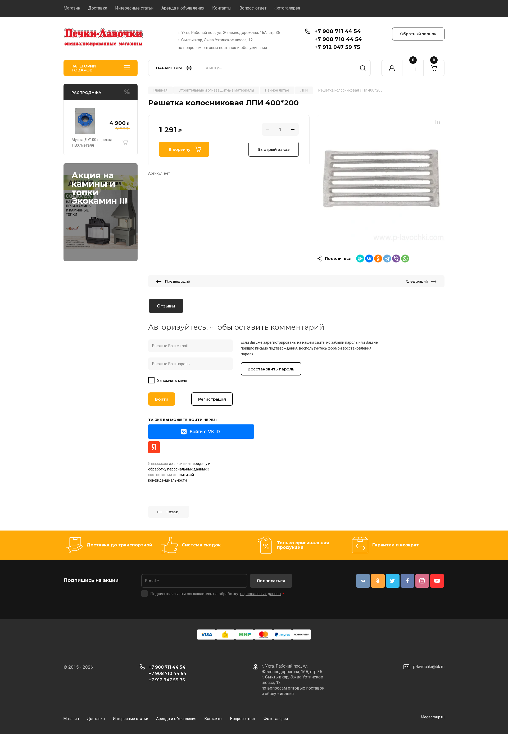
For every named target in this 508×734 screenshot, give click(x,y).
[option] (381, 178)
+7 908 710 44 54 (338, 39)
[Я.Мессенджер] (360, 258)
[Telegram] (387, 258)
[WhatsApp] (405, 258)
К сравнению (437, 122)
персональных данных (260, 593)
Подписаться (271, 580)
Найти (363, 68)
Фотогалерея (287, 8)
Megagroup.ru (432, 717)
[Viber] (396, 258)
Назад (172, 511)
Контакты (222, 8)
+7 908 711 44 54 (337, 31)
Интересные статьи (134, 8)
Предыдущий (177, 281)
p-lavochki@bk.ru (428, 666)
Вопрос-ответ (252, 8)
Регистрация (212, 399)
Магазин (72, 8)
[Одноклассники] (378, 258)
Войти (161, 399)
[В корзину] (124, 142)
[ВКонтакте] (369, 258)
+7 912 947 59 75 (337, 47)
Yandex (154, 447)
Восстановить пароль (271, 368)
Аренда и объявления (182, 8)
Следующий (417, 281)
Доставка (97, 8)
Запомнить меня (172, 380)
